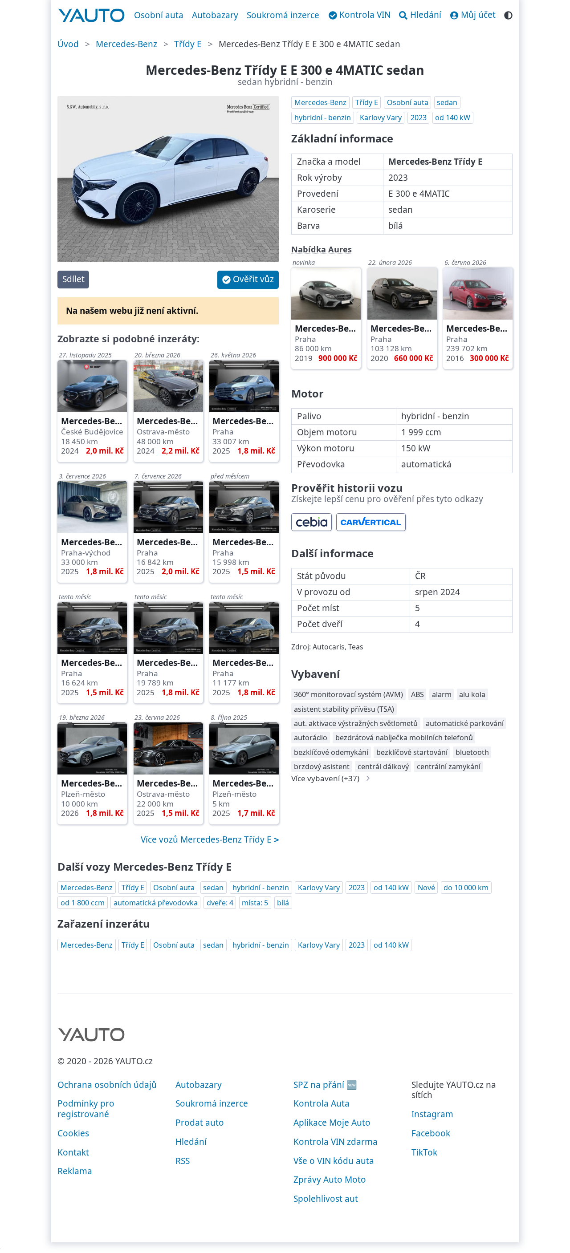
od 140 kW (452, 117)
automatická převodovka (156, 903)
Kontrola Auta (321, 1103)
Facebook (430, 1133)
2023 (419, 117)
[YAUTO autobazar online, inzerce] (91, 15)
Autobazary (215, 15)
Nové (426, 887)
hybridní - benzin (322, 117)
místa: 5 (255, 903)
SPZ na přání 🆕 (325, 1085)
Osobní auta (158, 15)
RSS (182, 1161)
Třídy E (188, 44)
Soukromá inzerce (283, 15)
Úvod (68, 44)
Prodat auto (199, 1122)
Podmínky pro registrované (85, 1109)
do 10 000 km (466, 887)
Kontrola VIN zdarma (335, 1142)
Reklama (74, 1171)
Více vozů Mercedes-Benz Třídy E (207, 839)
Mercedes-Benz (126, 44)
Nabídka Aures (321, 249)
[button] (248, 280)
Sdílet (73, 279)
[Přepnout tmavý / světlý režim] (508, 14)
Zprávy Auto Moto (329, 1179)
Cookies (73, 1133)
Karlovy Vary (381, 117)
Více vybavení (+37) (325, 778)
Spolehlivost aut (325, 1198)
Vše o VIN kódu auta (333, 1161)
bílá (283, 903)
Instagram (432, 1114)
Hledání (191, 1142)
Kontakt (73, 1152)
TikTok (424, 1152)
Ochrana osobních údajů (107, 1085)
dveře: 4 (220, 903)
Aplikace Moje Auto (331, 1122)
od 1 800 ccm (83, 903)
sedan (447, 102)
